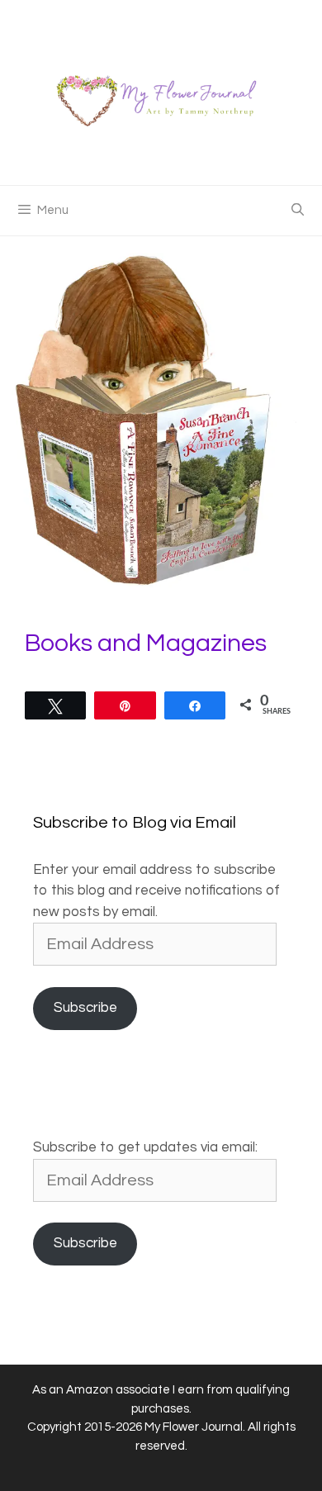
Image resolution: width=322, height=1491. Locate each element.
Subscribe (85, 1007)
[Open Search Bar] (297, 210)
